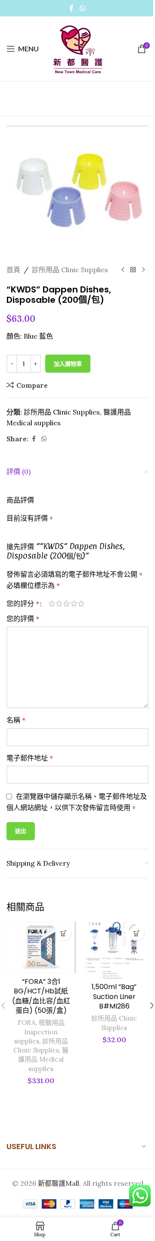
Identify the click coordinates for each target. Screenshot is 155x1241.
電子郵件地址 (29, 758)
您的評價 (22, 618)
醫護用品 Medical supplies (43, 1059)
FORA (27, 1022)
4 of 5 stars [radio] (74, 603)
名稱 (15, 720)
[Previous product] (123, 270)
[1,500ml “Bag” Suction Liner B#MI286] (114, 949)
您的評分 (22, 603)
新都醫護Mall (58, 1183)
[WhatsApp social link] (82, 8)
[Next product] (143, 270)
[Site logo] (77, 48)
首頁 (13, 269)
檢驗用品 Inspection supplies (39, 1031)
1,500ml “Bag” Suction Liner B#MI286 (114, 996)
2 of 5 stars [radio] (59, 603)
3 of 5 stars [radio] (66, 603)
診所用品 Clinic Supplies (70, 269)
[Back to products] (133, 270)
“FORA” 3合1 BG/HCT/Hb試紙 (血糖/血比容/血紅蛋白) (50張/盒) (41, 996)
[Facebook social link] (71, 8)
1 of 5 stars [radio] (52, 603)
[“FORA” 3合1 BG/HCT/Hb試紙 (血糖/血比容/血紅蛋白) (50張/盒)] (40, 947)
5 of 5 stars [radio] (81, 603)
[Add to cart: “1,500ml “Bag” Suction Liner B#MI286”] (136, 933)
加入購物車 (68, 364)
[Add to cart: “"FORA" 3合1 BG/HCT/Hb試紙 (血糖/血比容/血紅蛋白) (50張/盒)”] (63, 933)
